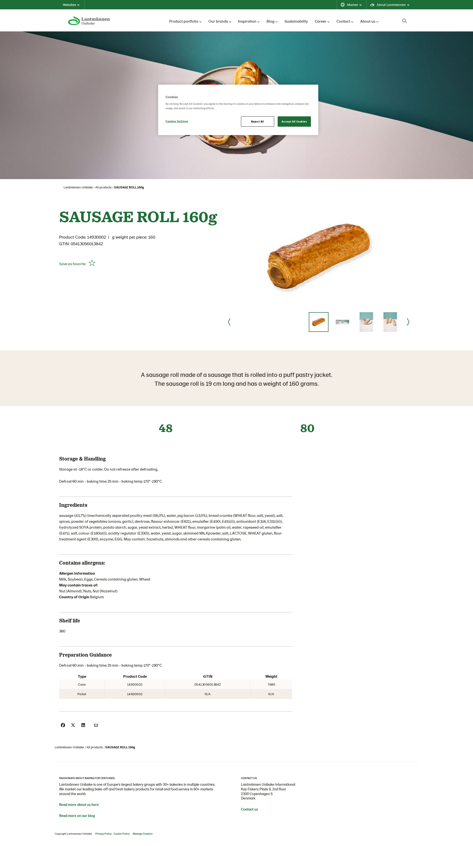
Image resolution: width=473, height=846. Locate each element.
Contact (343, 21)
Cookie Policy (122, 833)
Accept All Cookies (294, 121)
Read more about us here (79, 804)
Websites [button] (69, 4)
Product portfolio (183, 21)
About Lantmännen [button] (391, 4)
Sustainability (296, 21)
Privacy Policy (103, 833)
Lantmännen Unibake (78, 187)
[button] (318, 322)
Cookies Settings (177, 121)
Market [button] (352, 4)
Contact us (249, 809)
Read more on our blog (77, 815)
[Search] (404, 20)
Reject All (257, 121)
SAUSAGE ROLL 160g (129, 187)
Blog (270, 21)
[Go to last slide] (229, 322)
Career (320, 21)
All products (103, 187)
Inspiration (247, 21)
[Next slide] (408, 322)
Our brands (218, 21)
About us (367, 21)
